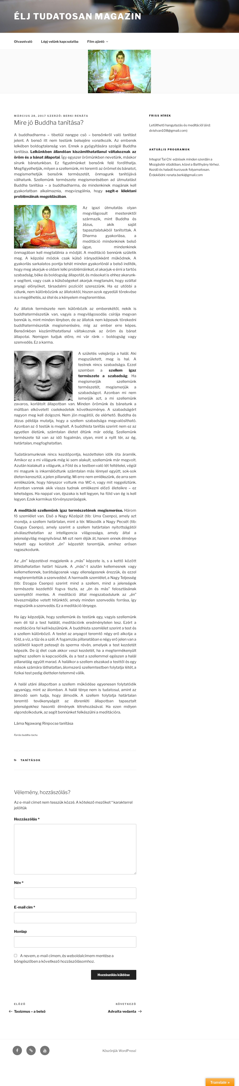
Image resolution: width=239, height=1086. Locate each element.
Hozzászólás (27, 819)
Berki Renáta (75, 115)
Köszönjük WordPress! (119, 1051)
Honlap (20, 931)
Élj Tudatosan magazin (77, 16)
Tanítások (31, 760)
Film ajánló (95, 41)
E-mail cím (24, 907)
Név (19, 882)
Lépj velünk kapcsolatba (59, 41)
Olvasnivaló (23, 41)
